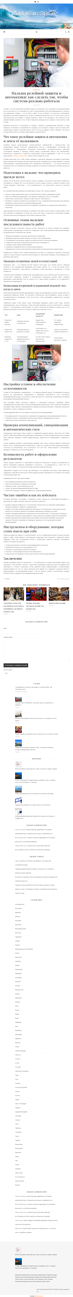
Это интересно (20, 1177)
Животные (18, 957)
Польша (17, 1083)
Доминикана (42, 1275)
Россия (17, 1095)
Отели (17, 1063)
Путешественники (21, 1087)
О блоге (17, 1059)
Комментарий (8, 637)
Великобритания (20, 929)
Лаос (16, 1026)
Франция (18, 1152)
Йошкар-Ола (19, 990)
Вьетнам (18, 933)
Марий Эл (18, 1038)
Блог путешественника (43, 1289)
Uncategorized (19, 904)
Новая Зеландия (20, 1051)
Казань (17, 994)
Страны (17, 1120)
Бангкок (17, 916)
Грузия (17, 945)
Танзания (18, 1132)
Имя (5, 628)
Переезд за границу (21, 1071)
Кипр (16, 1006)
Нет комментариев (63, 579)
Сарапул (17, 1108)
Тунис (17, 1136)
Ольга (8, 579)
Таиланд (40, 1279)
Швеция (18, 1169)
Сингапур (18, 1116)
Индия (17, 965)
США (16, 1124)
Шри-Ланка (19, 1173)
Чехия (17, 1164)
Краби (17, 1014)
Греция (17, 941)
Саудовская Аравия (21, 1112)
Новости (36, 90)
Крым (17, 1018)
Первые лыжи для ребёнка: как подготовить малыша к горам (34, 885)
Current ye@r (8, 670)
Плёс (16, 1079)
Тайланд (18, 1128)
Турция (17, 1140)
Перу (17, 1075)
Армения (18, 912)
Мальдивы (18, 1034)
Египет (17, 953)
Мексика (17, 1042)
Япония (17, 1185)
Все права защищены (63, 1289)
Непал (17, 1047)
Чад (16, 1160)
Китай (17, 1010)
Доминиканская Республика (24, 949)
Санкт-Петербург (20, 1103)
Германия (18, 937)
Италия (17, 986)
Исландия (18, 977)
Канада (17, 1002)
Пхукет (17, 1091)
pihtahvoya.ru (39, 1296)
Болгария (18, 920)
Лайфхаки (18, 1022)
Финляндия (19, 1148)
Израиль (18, 961)
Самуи (17, 1099)
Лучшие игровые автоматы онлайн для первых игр (35, 606)
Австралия (18, 908)
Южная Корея (19, 1181)
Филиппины (19, 1144)
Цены (17, 1156)
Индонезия (18, 969)
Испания (17, 981)
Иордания (18, 973)
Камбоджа (18, 998)
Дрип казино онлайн (57, 603)
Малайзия (18, 1030)
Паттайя (18, 1067)
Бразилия (18, 924)
